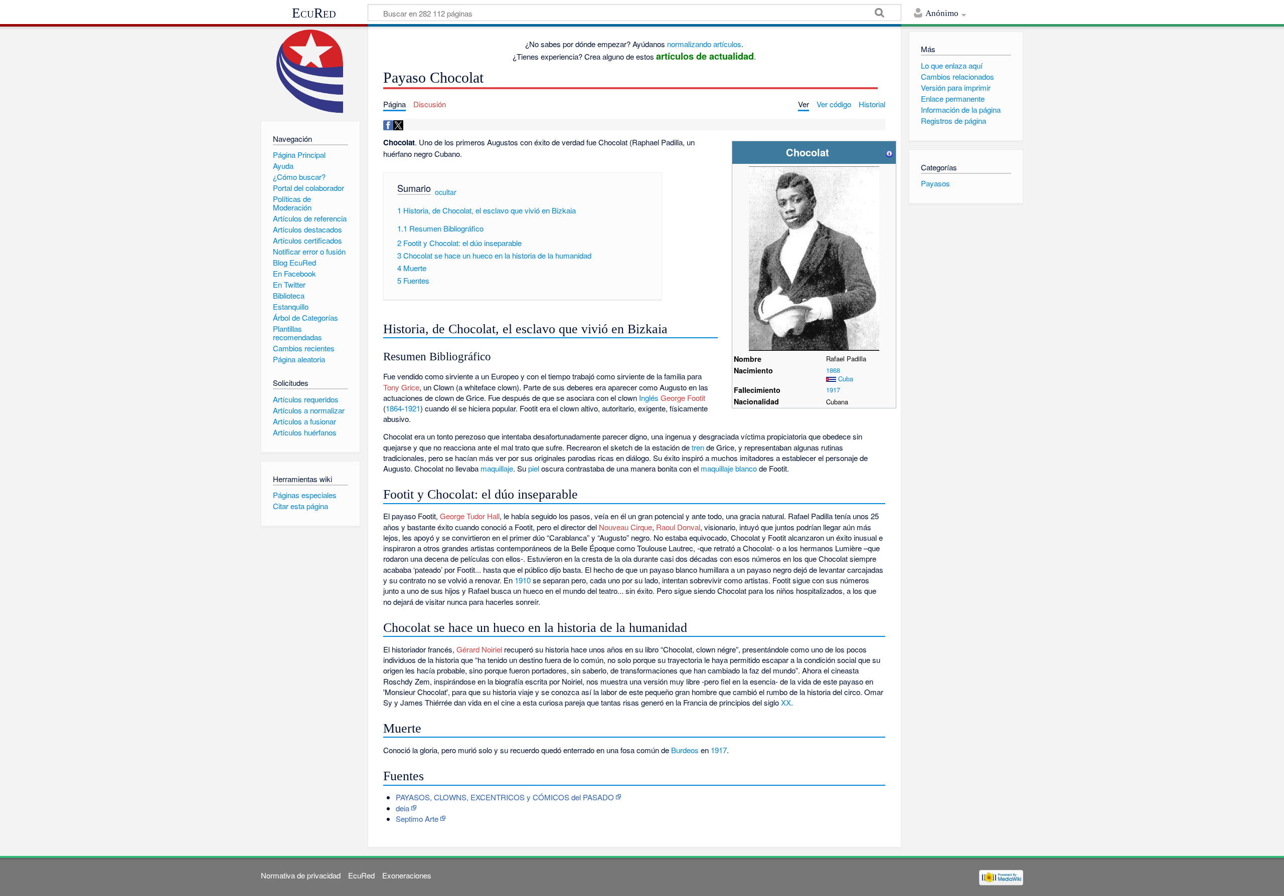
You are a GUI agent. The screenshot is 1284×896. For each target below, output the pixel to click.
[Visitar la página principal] (310, 71)
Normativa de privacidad (301, 875)
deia (402, 808)
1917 (833, 389)
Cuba (845, 378)
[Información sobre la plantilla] (889, 152)
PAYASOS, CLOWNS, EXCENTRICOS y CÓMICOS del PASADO (505, 797)
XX (786, 702)
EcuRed (314, 13)
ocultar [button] (445, 192)
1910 (523, 580)
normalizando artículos (704, 44)
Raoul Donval (678, 527)
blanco (746, 468)
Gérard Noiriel (479, 649)
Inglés (649, 397)
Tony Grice (401, 387)
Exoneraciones (406, 875)
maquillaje (496, 468)
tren (698, 447)
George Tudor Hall (470, 516)
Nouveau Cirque (625, 527)
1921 (412, 408)
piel (533, 468)
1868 (833, 370)
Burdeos (685, 750)
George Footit (683, 397)
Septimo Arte (417, 818)
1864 (394, 408)
